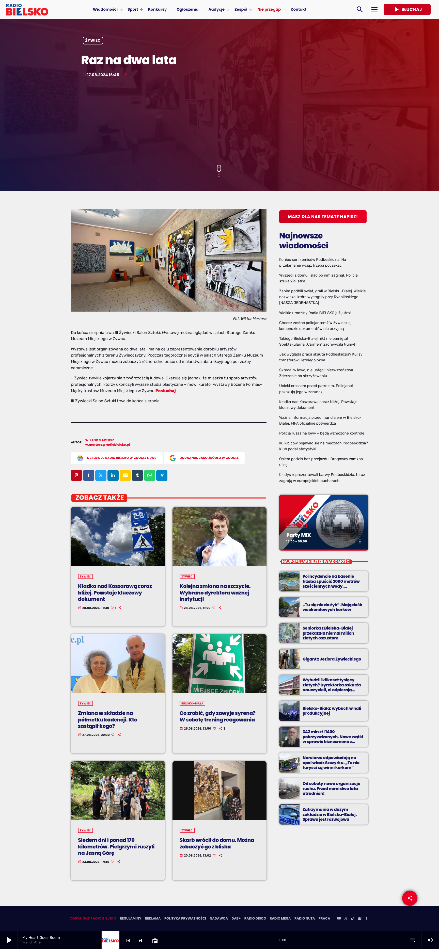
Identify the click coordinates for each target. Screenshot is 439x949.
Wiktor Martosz (99, 440)
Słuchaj (407, 9)
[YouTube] (339, 919)
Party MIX (298, 535)
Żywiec (93, 40)
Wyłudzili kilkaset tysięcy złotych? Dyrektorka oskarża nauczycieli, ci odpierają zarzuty (332, 687)
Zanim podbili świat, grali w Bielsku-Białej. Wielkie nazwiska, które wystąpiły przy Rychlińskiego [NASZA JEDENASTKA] (322, 297)
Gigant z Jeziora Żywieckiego (332, 659)
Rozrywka (296, 525)
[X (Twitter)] (346, 919)
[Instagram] (359, 919)
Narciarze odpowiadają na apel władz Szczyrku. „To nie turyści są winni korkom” (331, 762)
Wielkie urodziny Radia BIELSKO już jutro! (315, 313)
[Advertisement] (219, 121)
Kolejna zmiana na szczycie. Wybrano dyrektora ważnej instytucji (215, 592)
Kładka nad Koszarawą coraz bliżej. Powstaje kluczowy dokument (115, 592)
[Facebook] (366, 919)
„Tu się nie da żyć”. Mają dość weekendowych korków (332, 607)
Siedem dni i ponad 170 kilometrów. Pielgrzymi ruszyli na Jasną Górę (116, 846)
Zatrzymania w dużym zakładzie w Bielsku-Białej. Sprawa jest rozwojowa (330, 814)
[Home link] (27, 9)
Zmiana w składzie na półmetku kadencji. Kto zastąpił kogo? (107, 719)
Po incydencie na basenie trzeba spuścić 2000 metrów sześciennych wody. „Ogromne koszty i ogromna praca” (331, 586)
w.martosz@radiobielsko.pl (107, 445)
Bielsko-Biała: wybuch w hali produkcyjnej (332, 710)
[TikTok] (353, 919)
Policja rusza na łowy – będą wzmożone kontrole (321, 433)
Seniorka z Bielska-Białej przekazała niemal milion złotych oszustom (328, 633)
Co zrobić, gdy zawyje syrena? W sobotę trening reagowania (218, 716)
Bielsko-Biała (192, 703)
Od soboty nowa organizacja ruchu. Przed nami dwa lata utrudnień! (331, 788)
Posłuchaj (165, 390)
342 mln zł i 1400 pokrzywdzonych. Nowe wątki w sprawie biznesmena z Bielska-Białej (333, 739)
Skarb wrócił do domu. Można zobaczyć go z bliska (217, 843)
